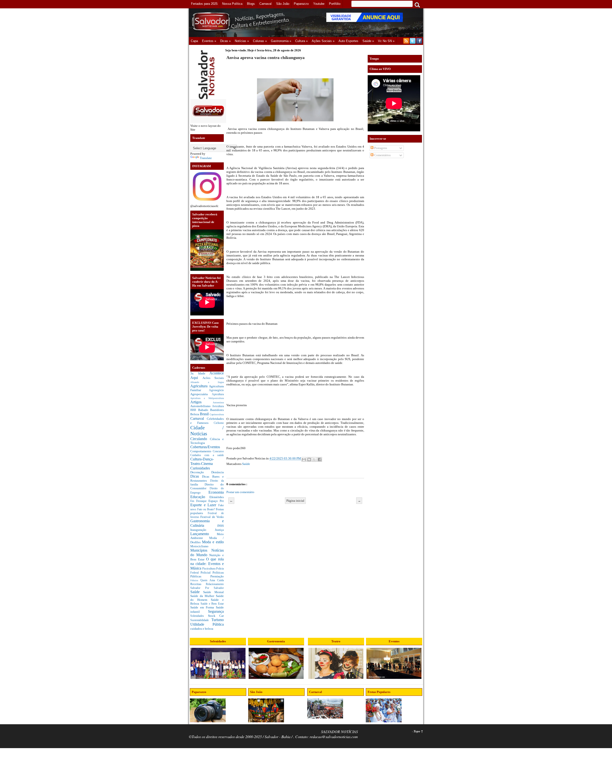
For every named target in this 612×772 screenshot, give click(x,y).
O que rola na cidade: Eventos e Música (207, 563)
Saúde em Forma (203, 607)
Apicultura (218, 394)
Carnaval (198, 418)
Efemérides (216, 497)
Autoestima (218, 402)
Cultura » (301, 41)
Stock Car (216, 616)
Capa (194, 41)
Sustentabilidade (200, 620)
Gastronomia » (281, 41)
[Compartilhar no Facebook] (319, 459)
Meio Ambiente (207, 536)
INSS (220, 525)
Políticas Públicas (207, 574)
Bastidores (217, 410)
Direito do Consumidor (207, 486)
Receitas (198, 584)
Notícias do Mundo (207, 552)
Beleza (195, 414)
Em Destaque (199, 501)
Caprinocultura (217, 414)
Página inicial (295, 500)
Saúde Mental (213, 592)
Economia (216, 492)
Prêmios (195, 580)
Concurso (218, 451)
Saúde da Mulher (203, 596)
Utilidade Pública (207, 624)
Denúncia (217, 472)
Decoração (200, 472)
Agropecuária (201, 394)
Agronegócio (216, 390)
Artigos (201, 402)
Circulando (200, 439)
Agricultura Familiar (207, 388)
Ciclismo (219, 423)
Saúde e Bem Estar (212, 603)
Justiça (219, 530)
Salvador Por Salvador (207, 588)
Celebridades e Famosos (207, 421)
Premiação (217, 576)
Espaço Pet (216, 501)
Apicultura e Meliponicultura (207, 398)
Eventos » (209, 41)
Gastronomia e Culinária (207, 523)
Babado (204, 410)
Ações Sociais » (323, 41)
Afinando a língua (207, 382)
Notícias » (242, 41)
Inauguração (202, 530)
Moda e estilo (213, 542)
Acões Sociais (213, 378)
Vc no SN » (386, 41)
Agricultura (199, 386)
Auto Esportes (348, 41)
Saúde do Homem (207, 598)
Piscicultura (209, 568)
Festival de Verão (212, 517)
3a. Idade (199, 373)
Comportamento (201, 451)
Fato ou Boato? (206, 509)
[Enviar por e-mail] (303, 459)
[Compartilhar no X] (314, 459)
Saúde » (368, 41)
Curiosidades (200, 468)
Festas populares (207, 511)
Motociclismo (199, 546)
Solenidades (199, 616)
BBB (194, 410)
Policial (207, 572)
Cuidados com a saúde (207, 455)
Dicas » (225, 41)
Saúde (196, 592)
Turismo (217, 620)
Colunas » (260, 41)
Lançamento (203, 534)
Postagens (380, 148)
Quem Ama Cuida (212, 580)
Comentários (382, 155)
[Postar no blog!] (309, 459)
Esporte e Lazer (204, 505)
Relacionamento (215, 584)
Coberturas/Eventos (205, 447)
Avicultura (218, 406)
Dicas (196, 476)
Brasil (205, 414)
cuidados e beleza (201, 628)
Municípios (200, 550)
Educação (199, 497)
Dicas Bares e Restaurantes (207, 478)
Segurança (216, 611)
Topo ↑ (418, 731)
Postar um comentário (240, 492)
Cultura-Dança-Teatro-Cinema (202, 461)
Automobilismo (201, 406)
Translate (206, 158)
